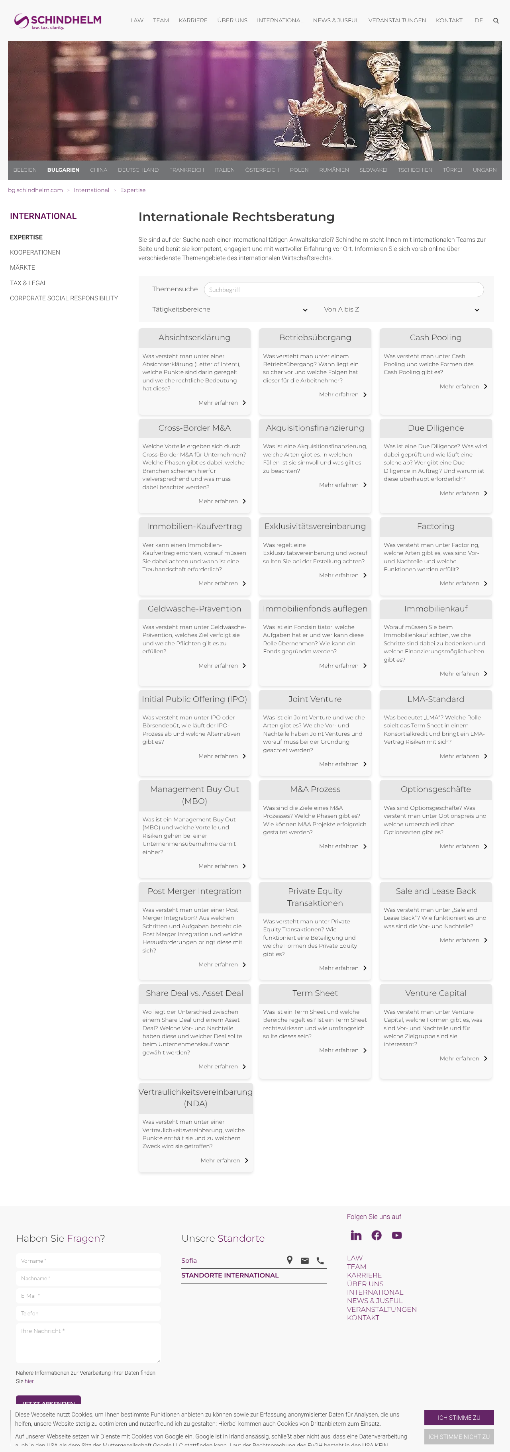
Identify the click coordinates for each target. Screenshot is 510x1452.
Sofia (189, 1261)
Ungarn (485, 170)
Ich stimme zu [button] (459, 1417)
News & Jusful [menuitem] (336, 20)
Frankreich (186, 170)
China (98, 170)
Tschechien (415, 170)
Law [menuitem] (136, 20)
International (43, 216)
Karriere (364, 1276)
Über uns (365, 1284)
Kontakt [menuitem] (449, 20)
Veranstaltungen (382, 1310)
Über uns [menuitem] (232, 20)
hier (29, 1381)
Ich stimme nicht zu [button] (459, 1436)
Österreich (262, 170)
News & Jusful (375, 1301)
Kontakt (363, 1318)
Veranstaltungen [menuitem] (397, 20)
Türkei (452, 170)
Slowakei (374, 170)
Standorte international (230, 1276)
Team (357, 1267)
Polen (299, 170)
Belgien (25, 170)
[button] (421, 1428)
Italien (225, 170)
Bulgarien (63, 170)
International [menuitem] (280, 20)
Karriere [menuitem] (193, 20)
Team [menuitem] (161, 20)
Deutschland (138, 170)
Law (355, 1258)
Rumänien (334, 170)
